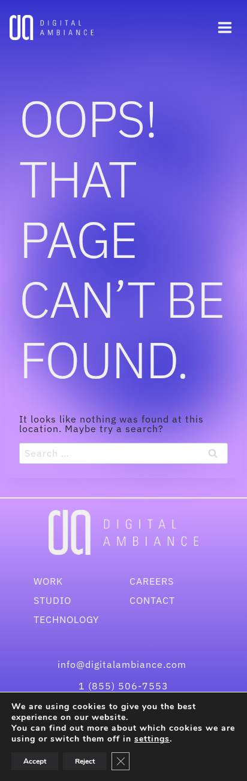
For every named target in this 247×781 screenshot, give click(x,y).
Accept (34, 761)
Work (48, 581)
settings (152, 739)
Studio (52, 600)
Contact (152, 600)
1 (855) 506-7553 (123, 686)
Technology (66, 619)
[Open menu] (224, 27)
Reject (85, 761)
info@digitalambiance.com (123, 664)
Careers (151, 581)
